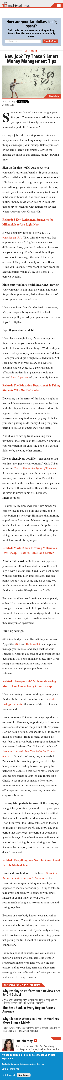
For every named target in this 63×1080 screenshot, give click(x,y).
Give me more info (10, 1069)
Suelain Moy (10, 101)
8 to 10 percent (20, 377)
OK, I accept (9, 1075)
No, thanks (23, 1075)
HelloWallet (33, 644)
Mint (17, 644)
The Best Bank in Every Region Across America (28, 1009)
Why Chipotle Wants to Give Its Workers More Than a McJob (30, 1020)
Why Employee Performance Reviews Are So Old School (31, 992)
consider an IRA (12, 237)
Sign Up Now (50, 41)
